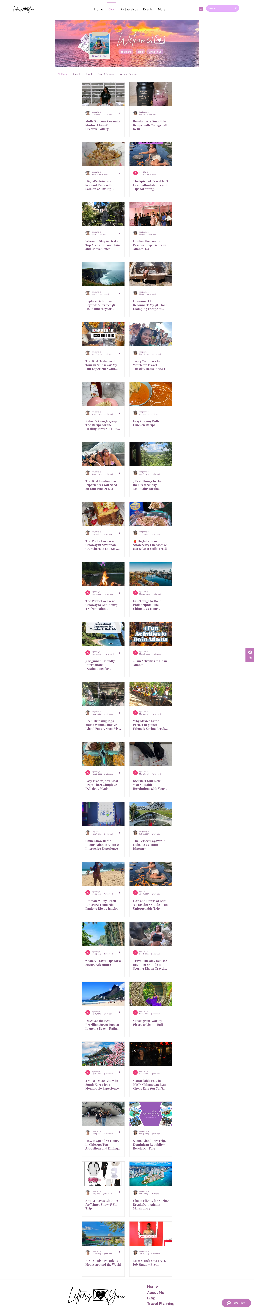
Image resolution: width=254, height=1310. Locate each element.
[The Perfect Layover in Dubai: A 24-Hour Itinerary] (150, 814)
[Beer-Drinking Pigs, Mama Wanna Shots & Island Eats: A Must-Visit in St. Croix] (103, 694)
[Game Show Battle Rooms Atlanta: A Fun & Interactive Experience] (103, 814)
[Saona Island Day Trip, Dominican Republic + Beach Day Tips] (150, 1114)
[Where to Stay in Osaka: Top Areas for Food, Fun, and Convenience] (103, 214)
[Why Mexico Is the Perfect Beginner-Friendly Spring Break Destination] (150, 694)
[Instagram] (250, 658)
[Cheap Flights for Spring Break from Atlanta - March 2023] (150, 1174)
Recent (76, 74)
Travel (89, 74)
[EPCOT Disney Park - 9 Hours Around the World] (103, 1234)
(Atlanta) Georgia (128, 74)
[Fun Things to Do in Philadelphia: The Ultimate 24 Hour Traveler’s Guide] (150, 574)
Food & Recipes (106, 74)
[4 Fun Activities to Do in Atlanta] (150, 634)
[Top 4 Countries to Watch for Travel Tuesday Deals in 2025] (150, 334)
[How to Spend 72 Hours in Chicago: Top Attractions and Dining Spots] (103, 1114)
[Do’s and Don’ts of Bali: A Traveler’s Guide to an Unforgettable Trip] (150, 874)
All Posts (62, 74)
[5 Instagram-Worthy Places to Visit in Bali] (150, 994)
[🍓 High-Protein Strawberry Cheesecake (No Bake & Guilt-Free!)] (150, 514)
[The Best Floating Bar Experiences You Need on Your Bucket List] (103, 454)
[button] (201, 8)
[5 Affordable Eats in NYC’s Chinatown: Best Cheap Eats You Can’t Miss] (150, 1054)
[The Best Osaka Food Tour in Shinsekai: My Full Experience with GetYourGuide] (103, 334)
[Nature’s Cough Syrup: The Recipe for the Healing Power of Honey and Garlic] (103, 394)
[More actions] (120, 113)
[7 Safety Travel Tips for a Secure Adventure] (103, 934)
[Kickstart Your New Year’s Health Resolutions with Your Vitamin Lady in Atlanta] (150, 754)
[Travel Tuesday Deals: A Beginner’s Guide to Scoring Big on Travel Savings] (150, 934)
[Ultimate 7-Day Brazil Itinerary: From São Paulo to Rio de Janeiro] (103, 874)
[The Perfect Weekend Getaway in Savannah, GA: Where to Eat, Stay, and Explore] (103, 514)
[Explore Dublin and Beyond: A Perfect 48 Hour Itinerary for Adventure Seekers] (103, 274)
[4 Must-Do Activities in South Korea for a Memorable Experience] (103, 1054)
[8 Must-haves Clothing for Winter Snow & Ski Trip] (103, 1174)
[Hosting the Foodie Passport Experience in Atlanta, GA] (150, 214)
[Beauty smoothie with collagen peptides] (150, 94)
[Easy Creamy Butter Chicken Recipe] (150, 394)
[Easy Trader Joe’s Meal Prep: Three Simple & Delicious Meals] (103, 754)
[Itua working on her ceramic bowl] (103, 94)
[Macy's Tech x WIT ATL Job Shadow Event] (150, 1234)
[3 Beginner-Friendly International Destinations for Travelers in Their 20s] (103, 634)
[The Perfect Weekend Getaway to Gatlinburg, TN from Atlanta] (103, 574)
